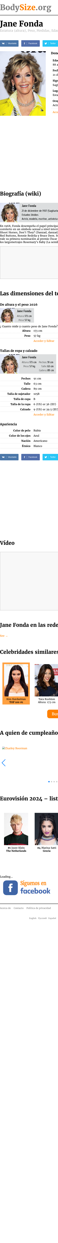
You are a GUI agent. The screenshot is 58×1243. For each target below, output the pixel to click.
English (32, 918)
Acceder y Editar (44, 340)
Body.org (25, 7)
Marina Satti (46, 849)
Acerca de (5, 908)
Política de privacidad (38, 908)
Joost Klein (16, 849)
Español (52, 918)
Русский (42, 918)
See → (4, 635)
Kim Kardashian (16, 701)
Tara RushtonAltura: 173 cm (46, 701)
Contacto (19, 908)
